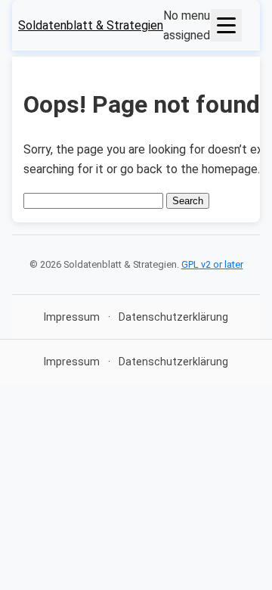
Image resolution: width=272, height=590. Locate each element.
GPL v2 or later (212, 264)
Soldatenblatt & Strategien (90, 25)
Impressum (72, 317)
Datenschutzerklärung (173, 317)
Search (187, 200)
